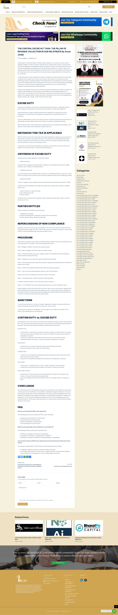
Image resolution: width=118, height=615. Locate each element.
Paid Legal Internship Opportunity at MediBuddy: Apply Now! (29, 1)
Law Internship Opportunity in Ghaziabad (87, 206)
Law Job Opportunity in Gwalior (85, 235)
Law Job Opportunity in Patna (84, 246)
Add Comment (22, 487)
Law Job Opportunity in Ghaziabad (86, 231)
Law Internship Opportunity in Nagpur (86, 215)
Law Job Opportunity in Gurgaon (85, 233)
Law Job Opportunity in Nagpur (85, 242)
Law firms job (80, 193)
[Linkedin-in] (81, 580)
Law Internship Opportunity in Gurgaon (87, 208)
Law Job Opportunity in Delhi (84, 229)
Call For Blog (80, 177)
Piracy (66, 604)
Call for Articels (81, 175)
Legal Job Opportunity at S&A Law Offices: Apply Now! (94, 112)
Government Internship (82, 184)
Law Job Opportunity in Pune (84, 247)
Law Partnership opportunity (84, 249)
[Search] (89, 6)
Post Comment (22, 504)
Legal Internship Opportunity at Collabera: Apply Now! (51, 1)
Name (20, 483)
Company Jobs (80, 179)
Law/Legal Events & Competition (85, 255)
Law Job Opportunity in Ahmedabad (86, 222)
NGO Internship (80, 263)
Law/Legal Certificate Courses (84, 253)
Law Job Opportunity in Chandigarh (86, 226)
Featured (79, 182)
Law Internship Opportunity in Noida (86, 217)
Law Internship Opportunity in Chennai (86, 202)
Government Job (81, 186)
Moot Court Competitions (83, 262)
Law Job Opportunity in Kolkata (85, 238)
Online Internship (81, 265)
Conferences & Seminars (83, 181)
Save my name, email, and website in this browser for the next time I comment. (36, 500)
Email (39, 483)
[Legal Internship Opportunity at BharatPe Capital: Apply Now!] (89, 528)
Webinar (79, 269)
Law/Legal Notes (69, 600)
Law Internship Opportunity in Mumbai (86, 213)
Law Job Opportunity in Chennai (85, 227)
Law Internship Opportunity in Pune (86, 220)
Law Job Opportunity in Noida (84, 244)
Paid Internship (80, 267)
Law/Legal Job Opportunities (84, 258)
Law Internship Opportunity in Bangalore (87, 197)
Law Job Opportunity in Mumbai (85, 240)
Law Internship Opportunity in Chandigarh (87, 200)
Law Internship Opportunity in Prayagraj (87, 218)
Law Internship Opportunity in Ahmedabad (88, 195)
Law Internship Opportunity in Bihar (86, 199)
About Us (67, 579)
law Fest (79, 190)
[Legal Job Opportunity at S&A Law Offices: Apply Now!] (29, 528)
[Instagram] (85, 580)
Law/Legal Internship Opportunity (85, 256)
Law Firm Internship (82, 191)
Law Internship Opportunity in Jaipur (86, 209)
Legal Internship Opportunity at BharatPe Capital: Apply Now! (94, 133)
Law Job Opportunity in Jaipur (84, 236)
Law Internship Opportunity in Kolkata (86, 211)
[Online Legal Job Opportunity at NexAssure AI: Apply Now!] (59, 528)
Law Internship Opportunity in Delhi (86, 204)
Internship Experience (82, 188)
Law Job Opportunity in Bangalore (85, 224)
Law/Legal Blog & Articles (83, 251)
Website (58, 483)
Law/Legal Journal (81, 260)
